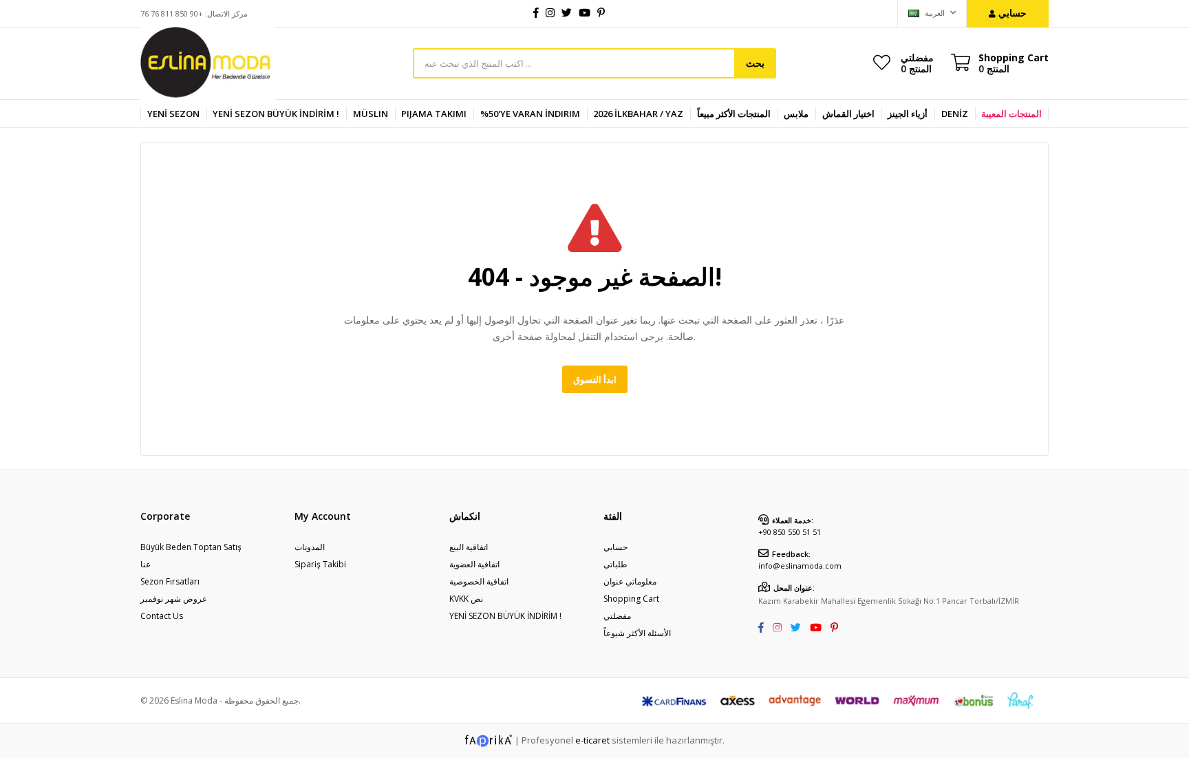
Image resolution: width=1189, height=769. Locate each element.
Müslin (370, 113)
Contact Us (161, 616)
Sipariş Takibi (320, 564)
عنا (145, 564)
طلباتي (615, 564)
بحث (755, 63)
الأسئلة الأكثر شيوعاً (637, 633)
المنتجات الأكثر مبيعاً (734, 113)
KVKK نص (466, 598)
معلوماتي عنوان (629, 581)
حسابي (615, 547)
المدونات (309, 547)
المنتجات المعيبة (1011, 113)
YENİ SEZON (173, 113)
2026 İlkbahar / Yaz (638, 113)
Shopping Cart (631, 598)
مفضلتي (917, 62)
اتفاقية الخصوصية (478, 581)
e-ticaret (592, 739)
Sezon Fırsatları (170, 581)
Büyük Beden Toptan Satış (191, 547)
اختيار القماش (848, 113)
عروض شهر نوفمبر (173, 598)
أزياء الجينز (908, 113)
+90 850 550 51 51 (789, 532)
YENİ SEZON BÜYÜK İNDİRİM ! (276, 113)
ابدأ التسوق (595, 379)
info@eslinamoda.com (800, 565)
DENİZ (954, 113)
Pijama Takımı (434, 113)
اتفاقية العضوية (474, 564)
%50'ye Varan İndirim (530, 113)
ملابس (796, 113)
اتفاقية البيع (468, 547)
